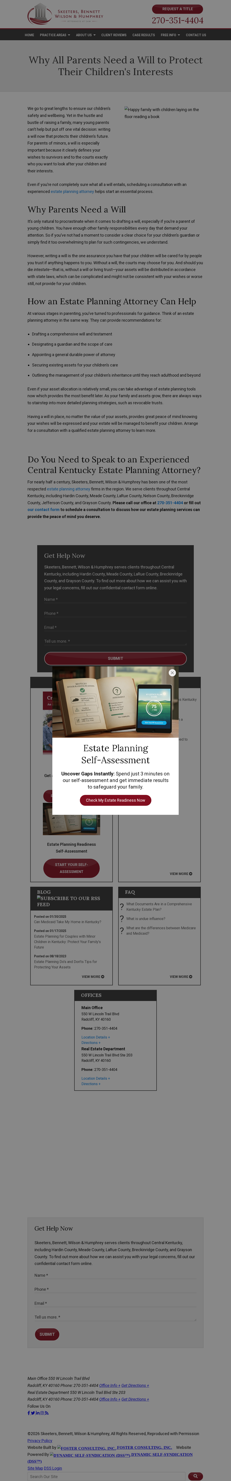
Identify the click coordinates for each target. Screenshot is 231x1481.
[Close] (172, 672)
